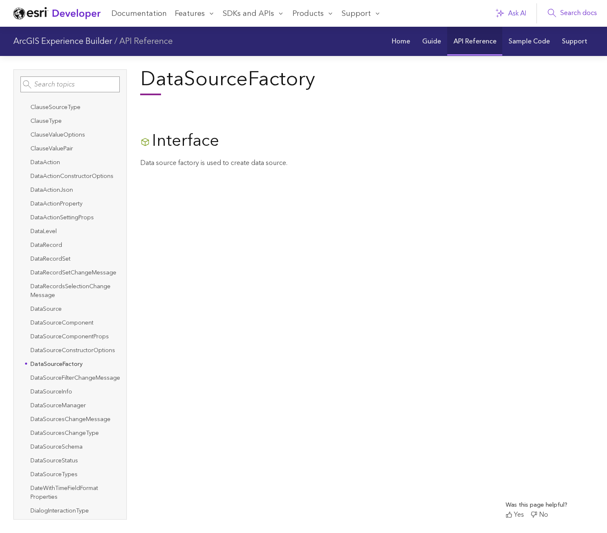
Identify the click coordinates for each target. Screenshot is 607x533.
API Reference (146, 41)
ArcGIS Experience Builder (62, 41)
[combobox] (70, 84)
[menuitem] (400, 41)
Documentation (139, 13)
